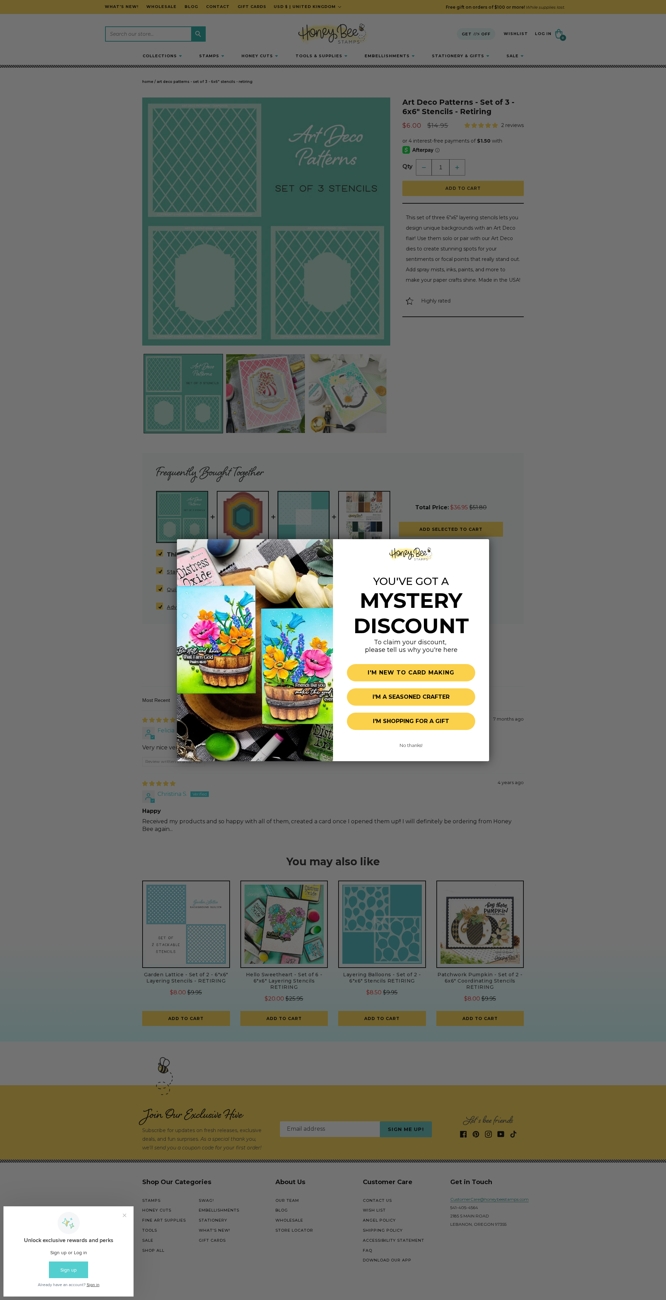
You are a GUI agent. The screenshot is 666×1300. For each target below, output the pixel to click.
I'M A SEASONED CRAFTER (411, 697)
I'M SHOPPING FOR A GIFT (411, 721)
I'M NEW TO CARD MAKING (411, 672)
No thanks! (411, 745)
